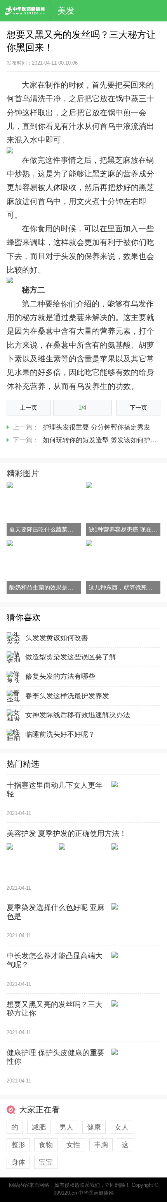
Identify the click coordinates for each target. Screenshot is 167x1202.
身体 (18, 1162)
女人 (122, 1127)
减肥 (39, 1127)
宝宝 (46, 1162)
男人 (66, 1127)
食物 (46, 1145)
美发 (66, 11)
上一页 (28, 407)
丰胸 (101, 1145)
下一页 (138, 407)
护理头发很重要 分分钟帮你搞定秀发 (96, 427)
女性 (73, 1145)
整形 (18, 1145)
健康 (94, 1127)
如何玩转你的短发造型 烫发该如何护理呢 (103, 440)
